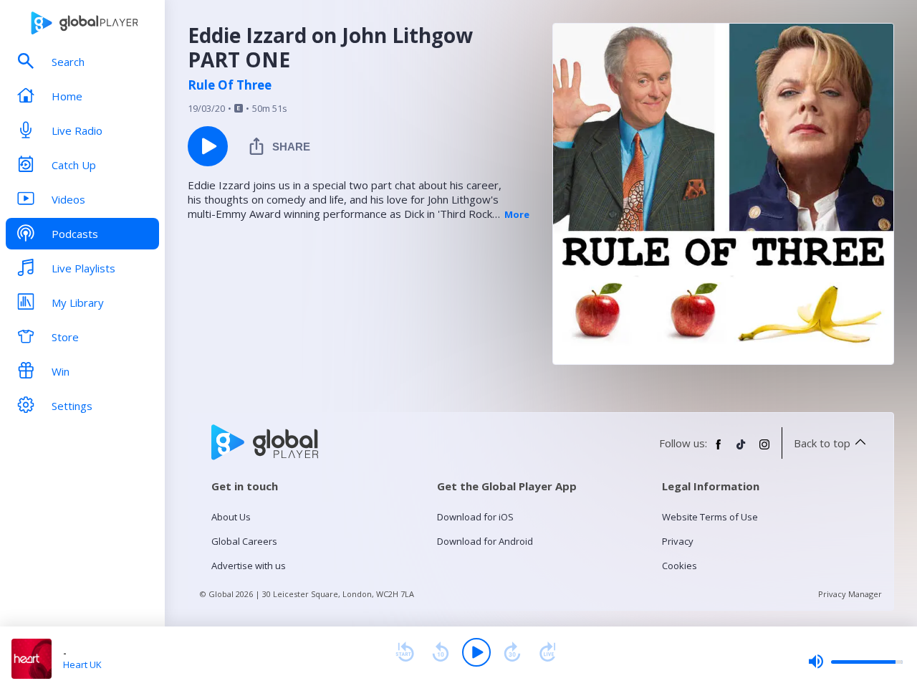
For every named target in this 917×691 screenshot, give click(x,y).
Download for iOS (475, 516)
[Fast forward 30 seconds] (512, 652)
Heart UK (82, 664)
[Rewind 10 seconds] (440, 652)
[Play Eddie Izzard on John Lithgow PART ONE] (208, 146)
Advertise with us (248, 565)
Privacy (677, 541)
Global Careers (244, 541)
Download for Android (485, 541)
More (516, 214)
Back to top (822, 443)
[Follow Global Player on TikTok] (741, 450)
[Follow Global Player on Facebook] (719, 450)
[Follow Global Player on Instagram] (764, 450)
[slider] (855, 661)
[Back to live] (548, 652)
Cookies (679, 565)
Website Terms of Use (710, 516)
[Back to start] (404, 652)
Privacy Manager (850, 594)
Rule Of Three (230, 85)
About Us (231, 516)
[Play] (476, 652)
